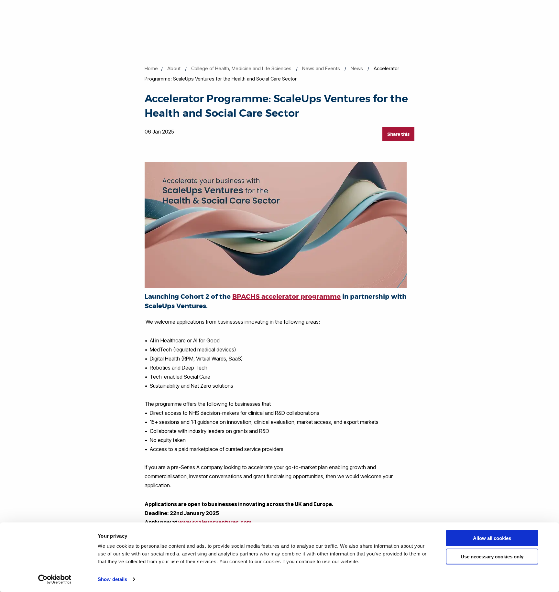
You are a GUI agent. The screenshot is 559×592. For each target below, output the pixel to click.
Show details (112, 579)
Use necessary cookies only (492, 556)
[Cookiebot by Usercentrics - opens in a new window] (55, 579)
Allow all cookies (492, 538)
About (174, 68)
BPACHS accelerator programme (286, 296)
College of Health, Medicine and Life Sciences (241, 68)
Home (151, 68)
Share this (398, 134)
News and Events (321, 68)
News (357, 68)
